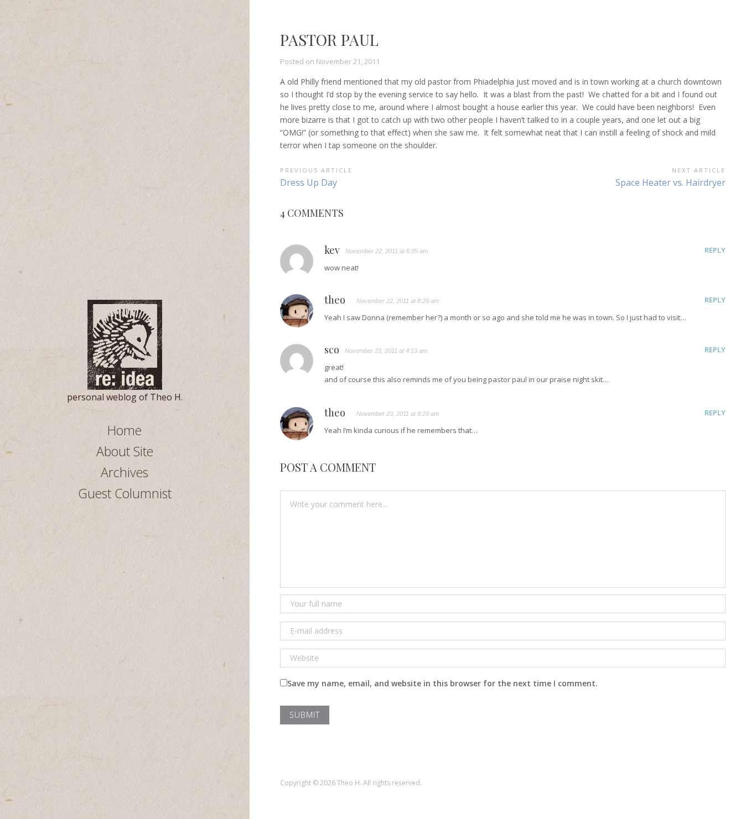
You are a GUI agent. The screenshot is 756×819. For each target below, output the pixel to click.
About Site (124, 451)
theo (334, 300)
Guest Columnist (125, 493)
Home (124, 430)
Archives (124, 472)
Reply (715, 250)
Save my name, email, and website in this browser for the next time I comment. (442, 683)
